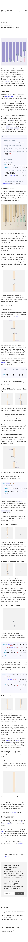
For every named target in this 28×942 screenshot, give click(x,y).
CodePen (3, 931)
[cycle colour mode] (26, 10)
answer (3, 362)
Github (8, 930)
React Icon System (13, 919)
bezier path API (20, 316)
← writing (4, 22)
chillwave (12, 383)
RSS (18, 927)
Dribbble (8, 824)
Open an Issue (5, 856)
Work (13, 927)
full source (12, 812)
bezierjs (18, 740)
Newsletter (9, 931)
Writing (8, 927)
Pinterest (23, 822)
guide (2, 831)
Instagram (13, 930)
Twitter (20, 843)
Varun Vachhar (6, 10)
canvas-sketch (9, 96)
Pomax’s (7, 740)
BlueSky (3, 930)
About (3, 927)
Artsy (15, 824)
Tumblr (3, 824)
